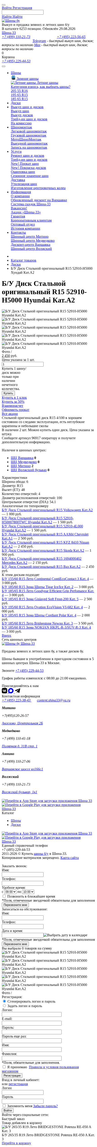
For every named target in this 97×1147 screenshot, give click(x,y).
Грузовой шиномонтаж (28, 135)
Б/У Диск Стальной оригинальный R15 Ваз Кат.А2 (41, 567)
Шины (16, 73)
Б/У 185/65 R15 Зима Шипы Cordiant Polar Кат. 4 (39, 615)
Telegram (39, 41)
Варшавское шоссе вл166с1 (22, 769)
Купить (8, 393)
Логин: (7, 1010)
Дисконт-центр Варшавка (30, 244)
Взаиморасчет (12, 406)
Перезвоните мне (15, 905)
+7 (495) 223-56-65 (71, 37)
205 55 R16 (19, 91)
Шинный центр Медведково (33, 240)
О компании (20, 196)
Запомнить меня (19, 1106)
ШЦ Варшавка (22, 458)
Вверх (6, 635)
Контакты (18, 232)
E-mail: (7, 1019)
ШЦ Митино (21, 466)
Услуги (16, 151)
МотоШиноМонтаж (26, 139)
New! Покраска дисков (28, 168)
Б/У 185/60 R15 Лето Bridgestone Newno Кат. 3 (37, 623)
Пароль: (8, 1027)
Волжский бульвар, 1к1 (19, 792)
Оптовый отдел (23, 224)
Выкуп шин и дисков (27, 107)
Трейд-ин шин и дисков (29, 119)
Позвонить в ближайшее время (31, 896)
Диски (16, 103)
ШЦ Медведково (24, 462)
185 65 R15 (19, 99)
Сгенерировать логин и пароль (31, 1001)
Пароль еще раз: (14, 1036)
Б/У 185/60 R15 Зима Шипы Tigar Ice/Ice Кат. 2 (37, 587)
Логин (7, 1088)
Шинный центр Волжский (31, 249)
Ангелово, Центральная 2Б (22, 723)
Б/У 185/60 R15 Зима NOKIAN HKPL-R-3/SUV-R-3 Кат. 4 (46, 627)
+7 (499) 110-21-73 (16, 37)
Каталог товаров (23, 260)
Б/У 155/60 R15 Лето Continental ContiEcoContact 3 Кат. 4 (45, 579)
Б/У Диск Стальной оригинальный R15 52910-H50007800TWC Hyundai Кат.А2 (38, 520)
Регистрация (12, 1075)
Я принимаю (17, 1067)
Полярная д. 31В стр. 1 (19, 746)
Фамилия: (9, 1054)
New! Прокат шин (25, 164)
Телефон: (9, 879)
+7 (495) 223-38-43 (16, 700)
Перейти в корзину (16, 1143)
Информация (21, 192)
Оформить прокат (15, 410)
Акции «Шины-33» (26, 212)
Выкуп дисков (22, 115)
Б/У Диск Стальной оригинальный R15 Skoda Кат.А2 (43, 550)
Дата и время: (12, 931)
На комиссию (21, 123)
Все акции (10, 414)
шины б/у (41, 854)
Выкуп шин (20, 111)
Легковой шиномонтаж (29, 131)
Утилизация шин (24, 184)
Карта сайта (69, 858)
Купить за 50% (13, 401)
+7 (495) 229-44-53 (16, 61)
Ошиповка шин (23, 172)
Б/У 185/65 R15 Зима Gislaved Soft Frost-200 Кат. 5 (40, 599)
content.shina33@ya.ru (53, 700)
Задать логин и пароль (24, 1006)
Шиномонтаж (21, 127)
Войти (8, 1110)
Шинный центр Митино (29, 236)
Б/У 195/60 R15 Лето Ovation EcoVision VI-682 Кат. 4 (42, 607)
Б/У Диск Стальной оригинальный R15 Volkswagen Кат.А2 (47, 510)
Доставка (18, 180)
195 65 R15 (19, 95)
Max (37, 45)
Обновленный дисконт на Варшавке (39, 200)
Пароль (7, 1097)
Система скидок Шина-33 (31, 204)
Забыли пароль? (45, 1106)
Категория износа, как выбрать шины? (40, 87)
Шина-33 (9, 33)
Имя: (5, 870)
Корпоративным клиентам (31, 220)
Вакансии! (19, 208)
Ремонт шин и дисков (27, 155)
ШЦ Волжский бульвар (29, 470)
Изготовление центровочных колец (38, 188)
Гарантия (18, 216)
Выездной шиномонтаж (29, 143)
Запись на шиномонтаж (29, 147)
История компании (25, 228)
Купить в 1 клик (14, 397)
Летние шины (47, 83)
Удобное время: (13, 887)
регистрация (18, 1084)
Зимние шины (27, 79)
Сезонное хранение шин (29, 176)
